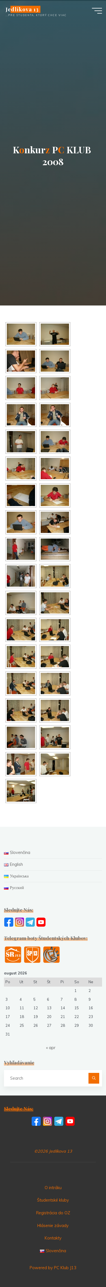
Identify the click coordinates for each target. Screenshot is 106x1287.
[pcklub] (51, 954)
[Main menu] (97, 11)
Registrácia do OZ (53, 1212)
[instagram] (19, 921)
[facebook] (9, 921)
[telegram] (30, 921)
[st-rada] (13, 954)
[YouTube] (41, 921)
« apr (50, 1047)
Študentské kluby (53, 1200)
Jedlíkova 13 (22, 9)
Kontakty (53, 1238)
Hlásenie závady (53, 1225)
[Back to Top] (84, 1265)
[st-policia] (32, 954)
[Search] (93, 1078)
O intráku (53, 1187)
